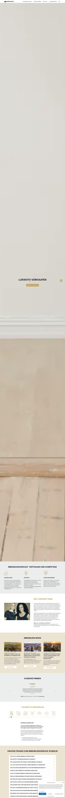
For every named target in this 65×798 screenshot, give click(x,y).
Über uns (45, 1)
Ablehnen (50, 793)
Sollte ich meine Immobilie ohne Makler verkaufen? (25, 773)
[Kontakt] (61, 280)
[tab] (11, 713)
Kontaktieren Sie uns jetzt (9, 587)
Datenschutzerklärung (50, 796)
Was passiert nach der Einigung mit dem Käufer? (24, 784)
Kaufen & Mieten (37, 1)
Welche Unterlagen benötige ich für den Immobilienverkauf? (28, 767)
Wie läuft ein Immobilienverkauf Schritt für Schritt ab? (26, 787)
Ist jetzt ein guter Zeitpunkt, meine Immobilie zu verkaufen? (27, 764)
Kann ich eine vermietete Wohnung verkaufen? (24, 770)
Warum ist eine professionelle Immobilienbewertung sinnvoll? (28, 796)
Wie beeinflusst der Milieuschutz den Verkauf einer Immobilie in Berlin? (31, 793)
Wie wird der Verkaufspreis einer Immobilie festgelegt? (26, 779)
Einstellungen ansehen (59, 793)
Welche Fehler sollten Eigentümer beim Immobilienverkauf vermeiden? (30, 790)
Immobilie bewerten (27, 1)
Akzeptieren (42, 793)
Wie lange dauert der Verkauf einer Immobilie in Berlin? (26, 762)
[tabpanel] (32, 731)
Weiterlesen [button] (32, 693)
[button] (62, 782)
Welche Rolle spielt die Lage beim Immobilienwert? (24, 782)
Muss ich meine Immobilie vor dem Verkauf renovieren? (26, 776)
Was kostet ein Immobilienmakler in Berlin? (22, 759)
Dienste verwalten (41, 791)
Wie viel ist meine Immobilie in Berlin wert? (22, 756)
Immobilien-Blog (53, 1)
